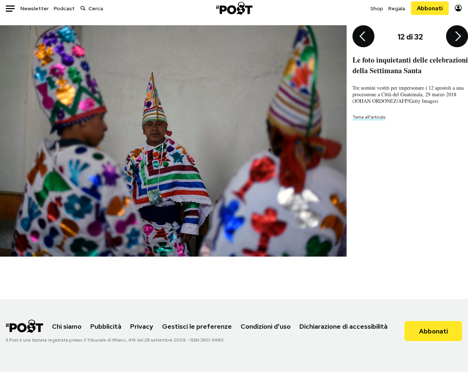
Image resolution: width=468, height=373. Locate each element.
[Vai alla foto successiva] (457, 37)
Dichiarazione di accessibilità (343, 326)
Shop (376, 8)
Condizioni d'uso (266, 326)
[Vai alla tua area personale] (458, 8)
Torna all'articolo (368, 117)
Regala (396, 8)
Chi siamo (67, 326)
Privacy (141, 326)
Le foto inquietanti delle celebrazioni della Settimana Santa (410, 65)
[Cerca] (83, 8)
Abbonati (430, 8)
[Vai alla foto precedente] (363, 37)
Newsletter (34, 8)
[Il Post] (234, 8)
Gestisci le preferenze (197, 326)
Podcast (64, 8)
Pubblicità (105, 326)
